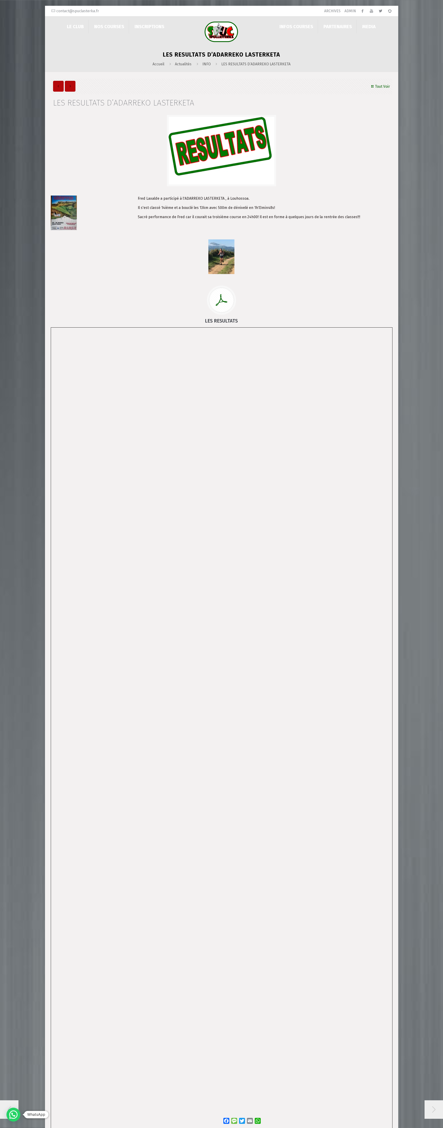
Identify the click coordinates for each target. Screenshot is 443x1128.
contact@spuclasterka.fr (77, 11)
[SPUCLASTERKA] (221, 31)
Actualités (183, 64)
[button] (13, 1115)
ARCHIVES (332, 11)
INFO (206, 64)
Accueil (158, 64)
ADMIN (350, 11)
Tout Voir (382, 86)
